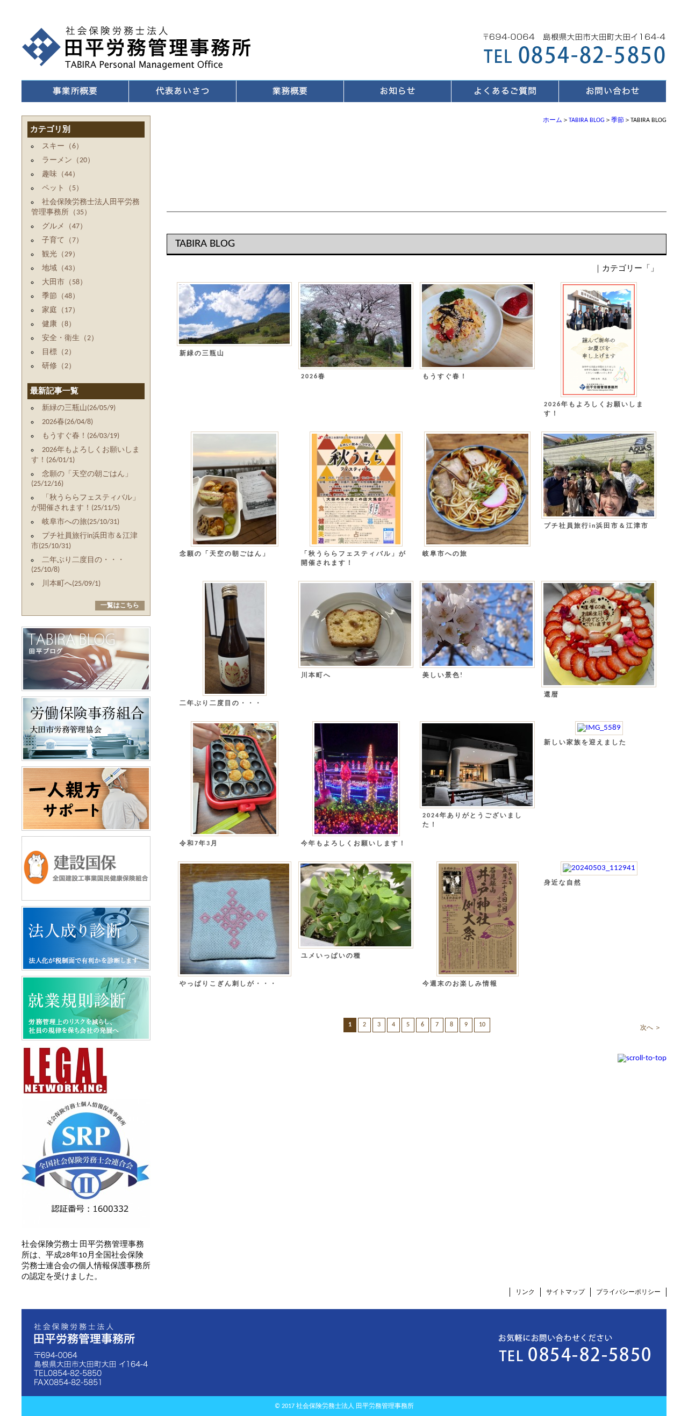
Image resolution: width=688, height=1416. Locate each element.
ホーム (552, 120)
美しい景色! (442, 675)
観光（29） (61, 254)
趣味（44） (61, 174)
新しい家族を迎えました (585, 742)
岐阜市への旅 (445, 554)
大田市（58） (64, 282)
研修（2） (59, 366)
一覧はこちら (120, 605)
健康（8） (59, 324)
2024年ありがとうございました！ (472, 820)
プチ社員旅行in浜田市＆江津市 (596, 526)
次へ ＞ (650, 1028)
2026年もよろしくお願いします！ (594, 409)
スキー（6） (62, 146)
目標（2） (59, 352)
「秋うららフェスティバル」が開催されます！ (353, 558)
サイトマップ (565, 1292)
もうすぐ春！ (445, 376)
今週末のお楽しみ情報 (460, 984)
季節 (617, 120)
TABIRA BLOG (587, 120)
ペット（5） (62, 188)
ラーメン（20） (68, 160)
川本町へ (316, 675)
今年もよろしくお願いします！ (353, 843)
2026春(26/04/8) (67, 422)
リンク (525, 1292)
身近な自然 (563, 883)
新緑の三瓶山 (202, 353)
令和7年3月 (203, 843)
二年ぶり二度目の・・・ (221, 703)
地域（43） (61, 268)
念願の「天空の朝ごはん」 (225, 554)
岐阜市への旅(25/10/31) (80, 522)
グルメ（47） (64, 226)
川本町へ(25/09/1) (71, 584)
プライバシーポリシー (628, 1292)
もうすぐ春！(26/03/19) (80, 436)
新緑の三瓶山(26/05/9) (79, 408)
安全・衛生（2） (70, 338)
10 (482, 1025)
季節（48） (61, 296)
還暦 (551, 695)
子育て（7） (62, 240)
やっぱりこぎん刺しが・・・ (228, 984)
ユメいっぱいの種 (331, 956)
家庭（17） (61, 310)
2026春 (313, 376)
